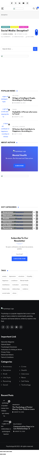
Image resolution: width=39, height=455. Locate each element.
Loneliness (14, 280)
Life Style (15, 95)
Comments (6, 36)
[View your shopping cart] (37, 8)
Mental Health (24, 280)
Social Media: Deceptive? (15, 31)
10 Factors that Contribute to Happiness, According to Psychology (23, 131)
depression (12, 276)
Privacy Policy (5, 352)
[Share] (7, 451)
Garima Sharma (8, 34)
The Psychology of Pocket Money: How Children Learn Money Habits (23, 409)
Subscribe (19, 165)
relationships (16, 289)
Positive (22, 126)
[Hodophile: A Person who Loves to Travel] (5, 113)
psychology (24, 285)
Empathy (29, 276)
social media (6, 293)
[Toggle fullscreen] (4, 451)
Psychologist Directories (9, 347)
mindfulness (6, 285)
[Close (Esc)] (10, 451)
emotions (21, 276)
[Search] (34, 8)
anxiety (4, 276)
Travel (14, 109)
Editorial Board (5, 344)
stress (14, 293)
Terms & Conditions (7, 357)
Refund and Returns (7, 355)
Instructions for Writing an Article (11, 349)
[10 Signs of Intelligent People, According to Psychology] (5, 99)
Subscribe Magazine (7, 342)
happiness (5, 280)
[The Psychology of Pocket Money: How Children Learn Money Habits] (5, 408)
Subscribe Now (20, 258)
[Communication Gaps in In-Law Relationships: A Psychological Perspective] (6, 427)
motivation (15, 285)
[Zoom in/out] (1, 451)
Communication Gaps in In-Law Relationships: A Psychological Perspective (24, 429)
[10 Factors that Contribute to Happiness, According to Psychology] (5, 130)
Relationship (6, 289)
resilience (25, 289)
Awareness (16, 404)
